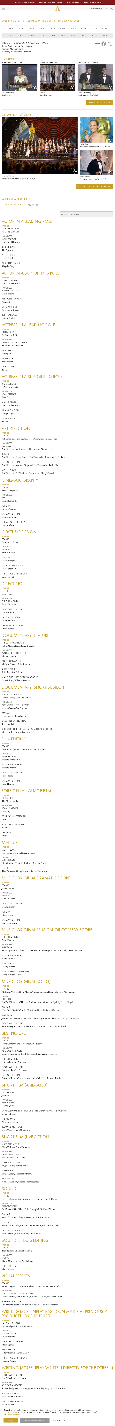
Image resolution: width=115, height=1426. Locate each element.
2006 (94, 35)
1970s (52, 28)
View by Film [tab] (34, 204)
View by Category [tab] (13, 204)
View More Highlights (100, 102)
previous (3, 29)
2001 (41, 35)
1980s (62, 28)
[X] (110, 43)
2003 (62, 35)
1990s (73, 28)
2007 (104, 35)
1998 (10, 35)
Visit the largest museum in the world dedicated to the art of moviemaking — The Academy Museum (57, 2)
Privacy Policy (12, 1412)
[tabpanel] (57, 812)
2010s (94, 28)
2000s (84, 28)
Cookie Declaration (13, 1414)
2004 (73, 35)
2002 (52, 35)
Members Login (99, 8)
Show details (56, 1420)
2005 (83, 35)
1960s (42, 28)
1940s (21, 28)
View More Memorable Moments (94, 186)
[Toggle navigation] (3, 8)
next (111, 29)
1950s (31, 28)
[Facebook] (103, 43)
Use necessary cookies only (34, 1420)
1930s (10, 28)
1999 (21, 35)
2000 (31, 35)
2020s (104, 28)
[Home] (57, 8)
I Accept (10, 1420)
